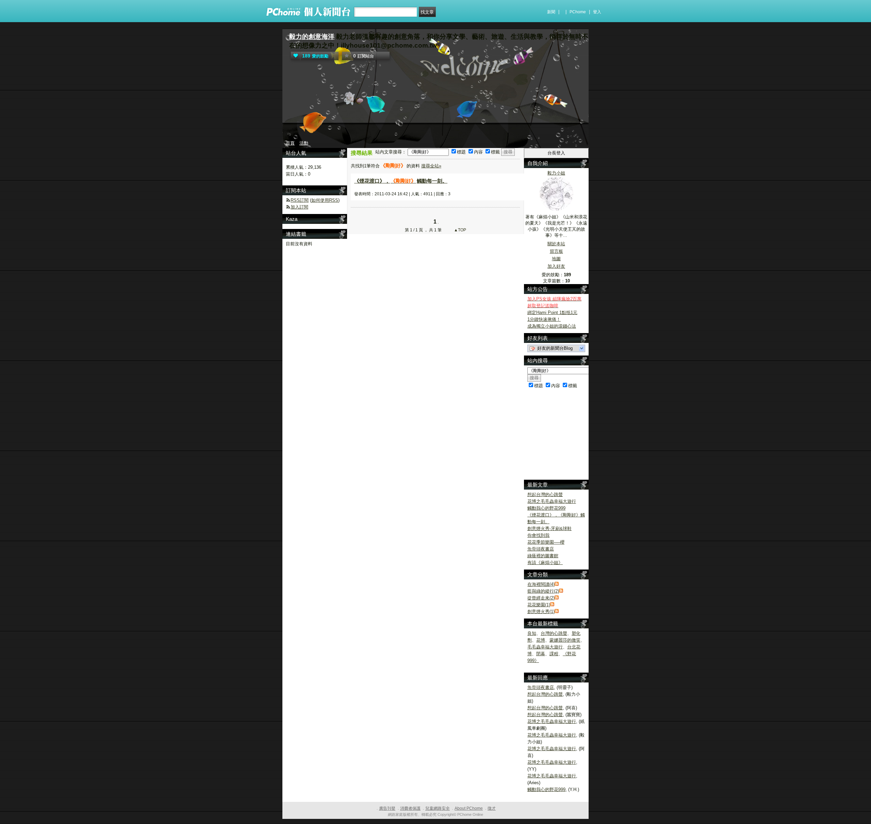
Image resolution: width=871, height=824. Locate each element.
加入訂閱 (299, 207)
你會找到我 (538, 535)
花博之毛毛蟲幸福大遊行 (551, 501)
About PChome (469, 808)
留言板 (556, 251)
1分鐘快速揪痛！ (544, 319)
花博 (540, 640)
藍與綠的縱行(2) (543, 591)
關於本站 (556, 243)
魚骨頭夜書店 (540, 548)
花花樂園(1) (538, 604)
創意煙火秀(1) (541, 611)
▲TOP (459, 230)
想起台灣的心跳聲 (545, 494)
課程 (553, 653)
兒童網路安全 (437, 808)
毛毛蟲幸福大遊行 (545, 646)
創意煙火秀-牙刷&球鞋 (549, 528)
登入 (597, 12)
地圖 (556, 258)
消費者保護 (410, 808)
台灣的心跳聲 (554, 633)
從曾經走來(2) (541, 597)
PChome (578, 12)
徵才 (492, 808)
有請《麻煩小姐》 (545, 562)
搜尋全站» (431, 165)
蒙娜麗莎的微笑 (564, 640)
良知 (531, 633)
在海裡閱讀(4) (541, 584)
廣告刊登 (387, 808)
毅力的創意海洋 (311, 36)
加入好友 (556, 266)
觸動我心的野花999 (546, 508)
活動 (303, 143)
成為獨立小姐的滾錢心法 (551, 326)
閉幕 (540, 653)
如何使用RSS (324, 200)
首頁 (290, 143)
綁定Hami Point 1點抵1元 (552, 312)
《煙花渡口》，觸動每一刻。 (400, 181)
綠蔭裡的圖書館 (542, 555)
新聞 (551, 12)
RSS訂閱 (300, 200)
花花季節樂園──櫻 (545, 542)
